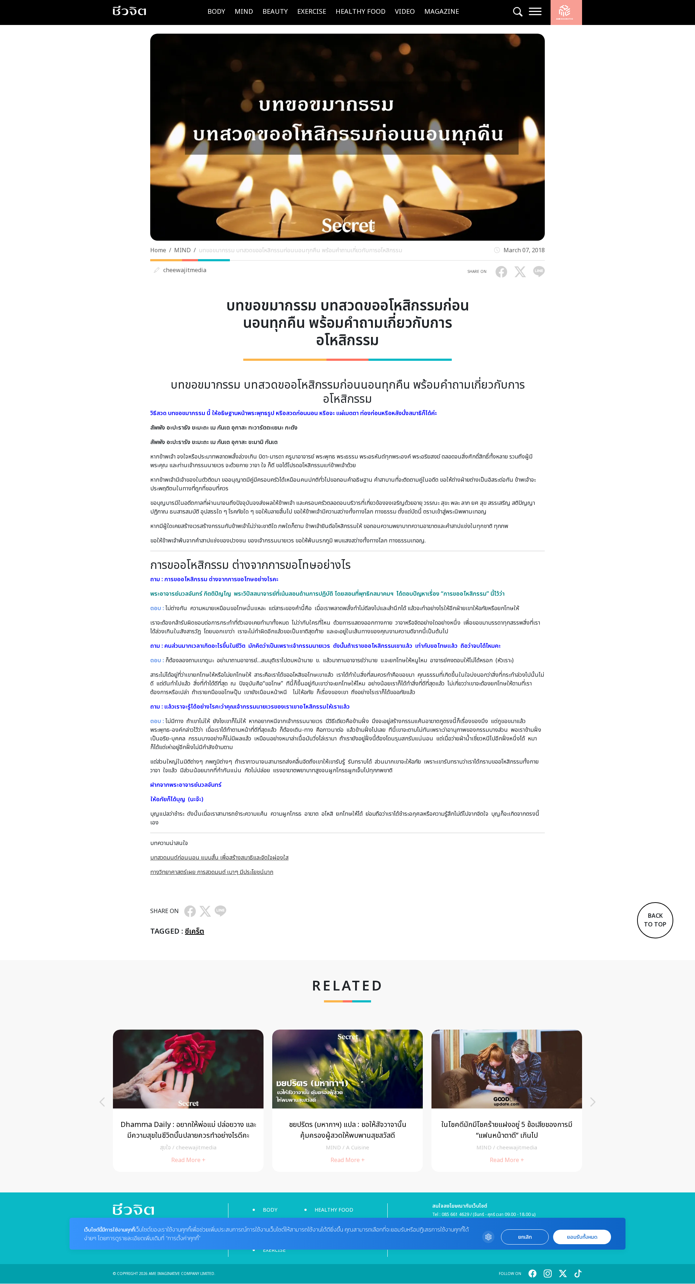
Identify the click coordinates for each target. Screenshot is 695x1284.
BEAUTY (275, 12)
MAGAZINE (441, 12)
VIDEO (405, 12)
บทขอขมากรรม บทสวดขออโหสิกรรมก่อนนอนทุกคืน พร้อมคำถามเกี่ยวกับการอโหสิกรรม (300, 250)
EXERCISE (311, 12)
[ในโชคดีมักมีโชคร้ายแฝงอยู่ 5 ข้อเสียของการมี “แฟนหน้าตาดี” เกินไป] (506, 1101)
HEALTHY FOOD (361, 12)
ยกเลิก (525, 1237)
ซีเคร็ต (194, 931)
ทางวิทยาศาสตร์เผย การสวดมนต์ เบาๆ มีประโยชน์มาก (211, 872)
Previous (102, 1102)
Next (592, 1102)
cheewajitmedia (184, 270)
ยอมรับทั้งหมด (582, 1237)
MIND (244, 12)
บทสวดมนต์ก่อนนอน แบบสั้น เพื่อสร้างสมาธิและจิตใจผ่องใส (219, 857)
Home (158, 250)
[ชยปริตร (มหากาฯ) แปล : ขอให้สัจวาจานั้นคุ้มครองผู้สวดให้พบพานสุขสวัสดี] (347, 1101)
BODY (216, 12)
